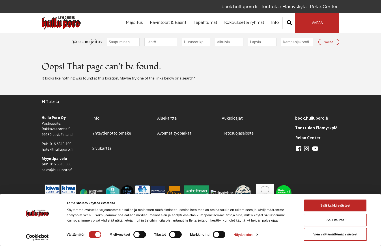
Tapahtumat (205, 22)
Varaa (328, 42)
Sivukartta (102, 148)
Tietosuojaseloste (238, 133)
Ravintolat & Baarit (168, 22)
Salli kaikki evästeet (335, 205)
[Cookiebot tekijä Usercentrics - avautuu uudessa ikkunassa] (37, 237)
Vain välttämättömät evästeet (335, 234)
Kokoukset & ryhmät (244, 22)
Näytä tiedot (242, 235)
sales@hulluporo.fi (57, 169)
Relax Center (324, 6)
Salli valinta (335, 220)
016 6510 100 (60, 143)
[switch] (139, 234)
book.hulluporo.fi (239, 6)
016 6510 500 (60, 164)
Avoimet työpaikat (174, 133)
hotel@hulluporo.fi (57, 149)
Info (275, 22)
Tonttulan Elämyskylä (283, 6)
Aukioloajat (232, 118)
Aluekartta (167, 118)
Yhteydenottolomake (111, 133)
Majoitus (134, 22)
